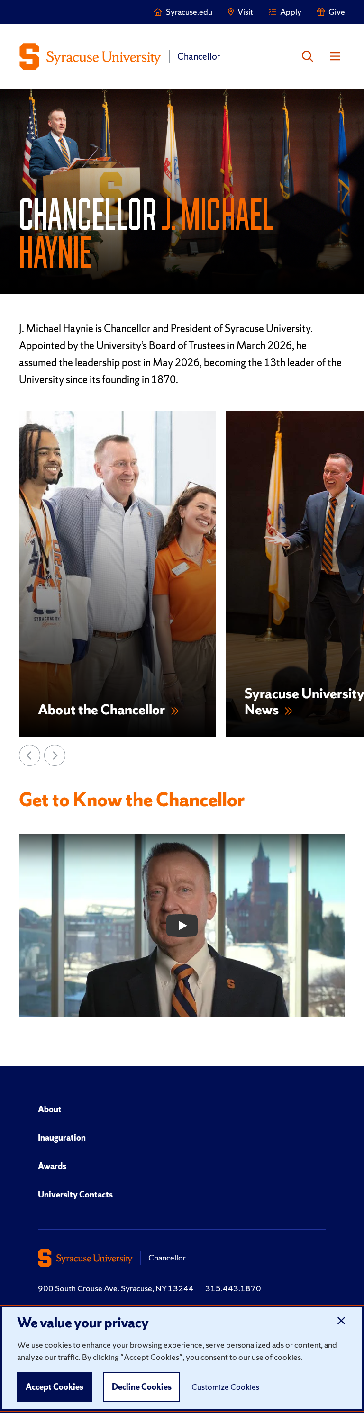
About (50, 1109)
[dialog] (182, 1358)
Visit (245, 11)
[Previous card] (29, 755)
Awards (52, 1166)
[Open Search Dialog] (307, 56)
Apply (290, 11)
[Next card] (54, 755)
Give (336, 11)
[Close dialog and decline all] (341, 1321)
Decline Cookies (142, 1386)
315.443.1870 (233, 1288)
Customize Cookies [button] (225, 1386)
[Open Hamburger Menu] (335, 56)
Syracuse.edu (189, 11)
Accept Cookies (54, 1386)
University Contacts (75, 1194)
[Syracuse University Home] (90, 56)
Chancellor (198, 56)
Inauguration (62, 1137)
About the (101, 710)
